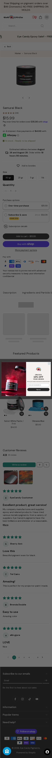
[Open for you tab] (47, 752)
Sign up (38, 389)
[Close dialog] (49, 363)
